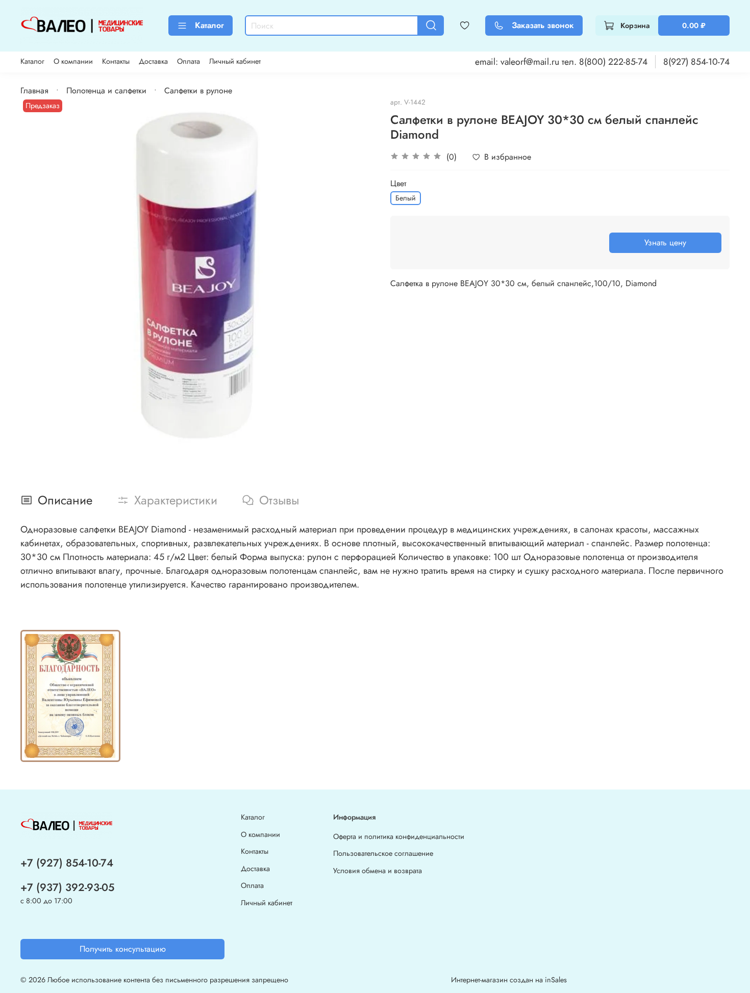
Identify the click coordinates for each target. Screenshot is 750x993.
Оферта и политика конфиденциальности (398, 836)
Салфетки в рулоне (198, 90)
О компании (73, 61)
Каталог (209, 25)
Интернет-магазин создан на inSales (509, 980)
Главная (34, 90)
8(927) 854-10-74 (696, 61)
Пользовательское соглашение (383, 853)
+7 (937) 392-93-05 (67, 887)
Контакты (116, 61)
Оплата (188, 61)
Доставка (153, 61)
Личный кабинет (235, 61)
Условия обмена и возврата (377, 870)
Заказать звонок (543, 25)
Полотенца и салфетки (106, 90)
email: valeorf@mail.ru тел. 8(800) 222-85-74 (561, 61)
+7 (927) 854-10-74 (66, 863)
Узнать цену (665, 242)
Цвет (398, 183)
